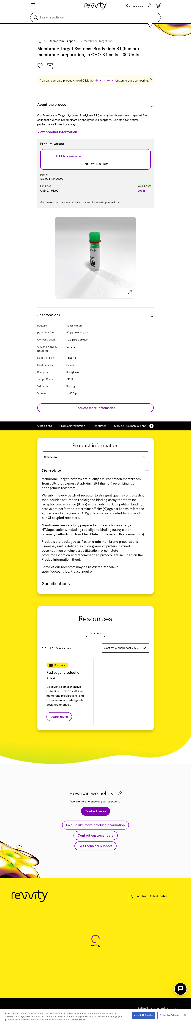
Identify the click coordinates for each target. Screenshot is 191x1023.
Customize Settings (169, 1015)
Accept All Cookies (143, 1015)
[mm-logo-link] (95, 6)
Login (141, 191)
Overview (50, 457)
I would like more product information (95, 825)
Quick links (44, 425)
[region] (95, 1016)
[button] (150, 5)
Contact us (134, 5)
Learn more (59, 716)
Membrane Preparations (66, 41)
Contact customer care (96, 835)
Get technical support (95, 846)
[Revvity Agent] (181, 989)
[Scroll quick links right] (149, 425)
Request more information (96, 408)
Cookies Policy (77, 1019)
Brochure (95, 633)
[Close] (185, 1015)
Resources (100, 426)
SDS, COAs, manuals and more (134, 426)
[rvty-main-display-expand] (130, 292)
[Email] (50, 69)
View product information (57, 132)
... (40, 41)
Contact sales (95, 811)
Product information (72, 426)
